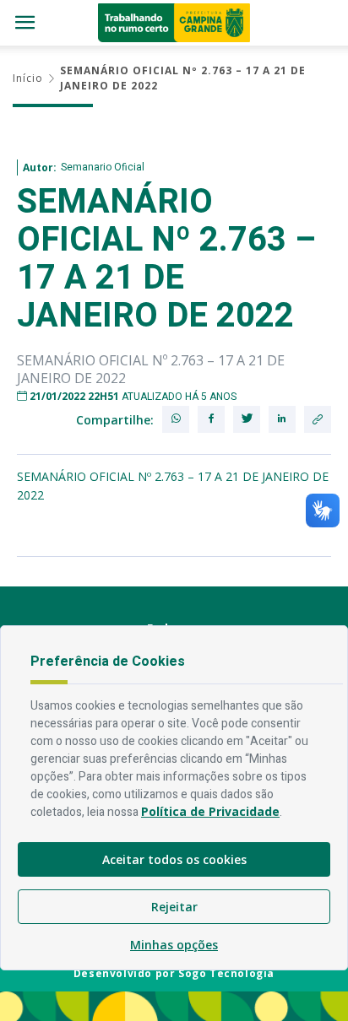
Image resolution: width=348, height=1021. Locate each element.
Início (28, 78)
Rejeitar (174, 907)
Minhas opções (174, 945)
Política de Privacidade (210, 811)
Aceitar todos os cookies (174, 859)
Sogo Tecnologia (226, 973)
